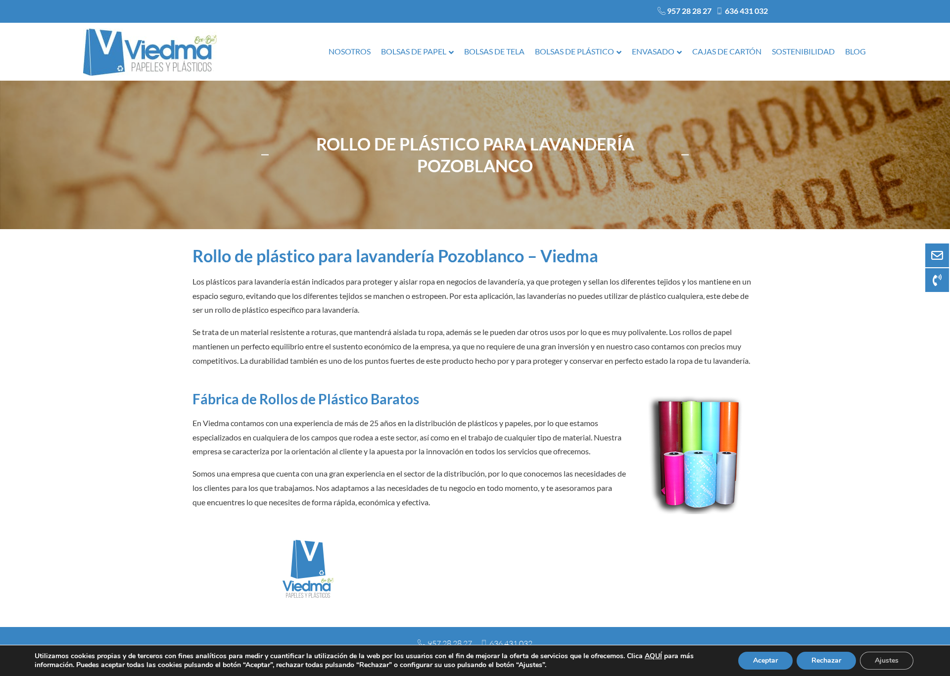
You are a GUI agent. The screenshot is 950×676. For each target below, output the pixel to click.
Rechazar (826, 660)
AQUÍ (653, 656)
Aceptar (765, 660)
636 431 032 (746, 10)
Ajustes (887, 660)
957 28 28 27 (689, 10)
